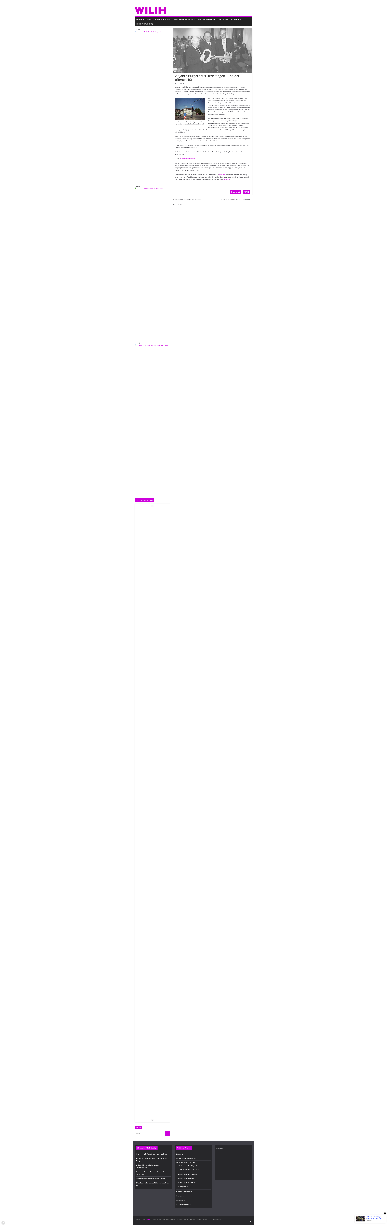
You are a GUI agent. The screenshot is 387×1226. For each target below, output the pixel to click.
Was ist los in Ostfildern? (186, 1182)
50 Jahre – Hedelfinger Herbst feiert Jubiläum (151, 1154)
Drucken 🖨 (235, 192)
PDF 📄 (246, 192)
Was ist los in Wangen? (186, 1178)
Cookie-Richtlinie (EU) (144, 24)
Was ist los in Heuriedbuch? (187, 1174)
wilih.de (222, 175)
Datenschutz (236, 19)
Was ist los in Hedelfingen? (187, 1166)
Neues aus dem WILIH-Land (183, 19)
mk (185, 83)
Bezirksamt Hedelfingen (187, 159)
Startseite (140, 19)
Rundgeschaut (183, 1187)
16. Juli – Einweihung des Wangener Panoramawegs (235, 199)
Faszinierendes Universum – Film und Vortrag (188, 199)
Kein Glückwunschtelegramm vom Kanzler (150, 1179)
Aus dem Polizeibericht (207, 19)
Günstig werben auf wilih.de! (158, 19)
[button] (194, 19)
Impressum (223, 19)
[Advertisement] (233, 1164)
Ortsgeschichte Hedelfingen (189, 1169)
